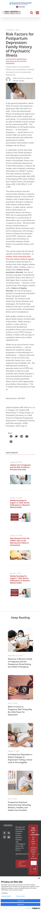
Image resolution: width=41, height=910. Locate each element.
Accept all (20, 901)
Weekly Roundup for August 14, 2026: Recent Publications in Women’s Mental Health (20, 503)
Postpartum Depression (16, 59)
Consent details (6, 896)
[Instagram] (4, 837)
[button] (11, 436)
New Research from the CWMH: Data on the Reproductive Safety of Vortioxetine (19, 541)
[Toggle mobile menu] (38, 13)
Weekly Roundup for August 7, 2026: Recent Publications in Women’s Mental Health (20, 579)
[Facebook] (4, 833)
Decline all (20, 904)
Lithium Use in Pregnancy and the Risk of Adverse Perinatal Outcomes (20, 467)
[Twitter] (8, 833)
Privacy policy (20, 896)
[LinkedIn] (8, 837)
